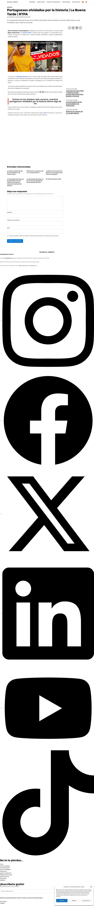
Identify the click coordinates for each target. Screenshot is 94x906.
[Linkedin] (48, 613)
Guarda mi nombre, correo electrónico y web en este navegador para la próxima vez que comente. (34, 235)
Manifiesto (32, 2)
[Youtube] (48, 708)
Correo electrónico (13, 220)
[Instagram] (48, 321)
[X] (48, 514)
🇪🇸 (86, 2)
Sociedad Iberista (22, 76)
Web (8, 227)
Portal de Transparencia (53, 2)
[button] (91, 887)
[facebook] (48, 420)
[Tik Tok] (48, 803)
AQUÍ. (45, 112)
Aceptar (62, 900)
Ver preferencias (86, 900)
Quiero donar (41, 2)
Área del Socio (76, 2)
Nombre (10, 212)
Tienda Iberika (66, 2)
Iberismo (9, 7)
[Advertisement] (35, 129)
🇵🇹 (83, 2)
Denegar (74, 900)
